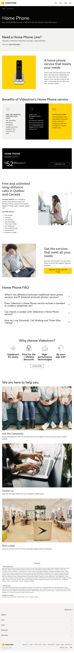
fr (71, 647)
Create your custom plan (58, 271)
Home (3, 8)
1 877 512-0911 (14, 44)
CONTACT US (60, 164)
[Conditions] (25, 163)
